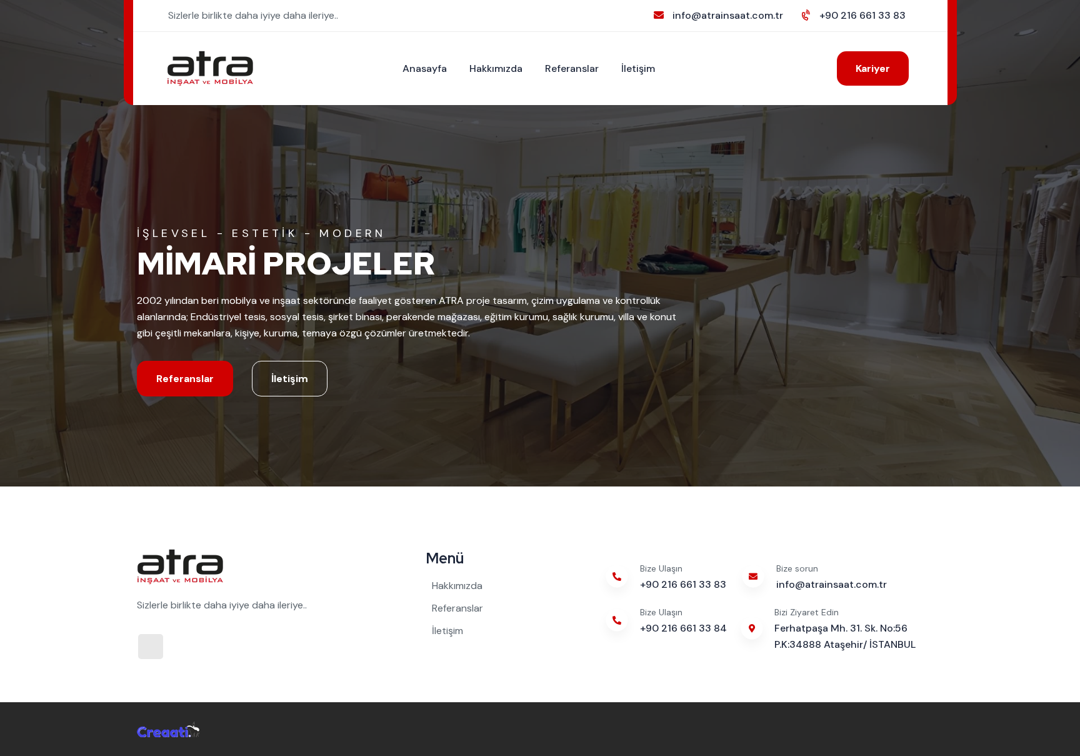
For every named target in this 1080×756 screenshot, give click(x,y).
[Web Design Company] (168, 728)
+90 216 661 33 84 (683, 628)
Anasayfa (424, 68)
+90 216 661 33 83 (862, 15)
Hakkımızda (495, 68)
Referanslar (572, 68)
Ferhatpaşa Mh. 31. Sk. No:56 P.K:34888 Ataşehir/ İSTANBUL (845, 636)
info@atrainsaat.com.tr (727, 15)
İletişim (638, 68)
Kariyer (873, 68)
